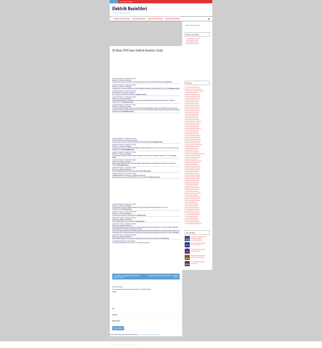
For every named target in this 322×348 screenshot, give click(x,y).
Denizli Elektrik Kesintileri (192, 126)
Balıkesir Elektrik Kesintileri (193, 105)
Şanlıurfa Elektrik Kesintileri (193, 200)
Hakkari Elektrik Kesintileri (193, 146)
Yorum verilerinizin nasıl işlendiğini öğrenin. (149, 334)
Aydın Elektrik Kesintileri (192, 103)
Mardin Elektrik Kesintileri (192, 180)
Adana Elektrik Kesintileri (192, 87)
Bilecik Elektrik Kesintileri (192, 112)
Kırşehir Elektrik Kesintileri (193, 169)
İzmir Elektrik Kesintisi (139, 19)
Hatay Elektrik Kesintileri (192, 148)
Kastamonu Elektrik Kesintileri (194, 161)
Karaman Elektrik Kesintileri (193, 157)
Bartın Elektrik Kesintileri (192, 107)
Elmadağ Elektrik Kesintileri (198, 249)
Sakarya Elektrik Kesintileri (193, 196)
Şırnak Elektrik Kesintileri (192, 207)
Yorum (114, 291)
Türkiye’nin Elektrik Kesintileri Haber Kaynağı (131, 2)
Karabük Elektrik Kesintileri (193, 155)
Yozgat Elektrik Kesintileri (193, 222)
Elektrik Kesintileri (129, 8)
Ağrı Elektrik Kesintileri (192, 92)
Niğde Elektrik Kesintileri (192, 189)
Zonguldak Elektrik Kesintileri (193, 223)
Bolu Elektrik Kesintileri (192, 117)
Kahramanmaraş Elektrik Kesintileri (195, 153)
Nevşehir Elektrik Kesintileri (193, 187)
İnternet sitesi (116, 321)
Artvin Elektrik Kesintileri (192, 101)
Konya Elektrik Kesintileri (192, 173)
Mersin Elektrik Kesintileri (192, 182)
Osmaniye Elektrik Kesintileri (193, 193)
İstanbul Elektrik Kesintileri (122, 19)
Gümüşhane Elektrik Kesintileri (194, 144)
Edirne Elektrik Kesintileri (192, 132)
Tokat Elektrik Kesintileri (192, 211)
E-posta (114, 314)
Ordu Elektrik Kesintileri (192, 191)
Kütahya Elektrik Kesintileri (193, 175)
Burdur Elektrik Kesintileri (192, 119)
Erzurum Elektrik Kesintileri (193, 137)
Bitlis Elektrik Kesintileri (192, 116)
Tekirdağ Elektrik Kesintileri (193, 209)
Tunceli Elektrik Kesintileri (192, 214)
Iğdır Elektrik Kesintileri (192, 150)
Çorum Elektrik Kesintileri (192, 125)
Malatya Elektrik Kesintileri (193, 177)
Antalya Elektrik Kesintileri (193, 98)
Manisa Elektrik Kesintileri (193, 178)
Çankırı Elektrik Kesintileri (192, 123)
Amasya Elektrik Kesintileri (193, 96)
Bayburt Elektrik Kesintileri (193, 110)
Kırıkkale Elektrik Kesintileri (193, 166)
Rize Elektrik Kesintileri (192, 195)
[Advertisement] (146, 33)
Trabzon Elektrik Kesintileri (193, 213)
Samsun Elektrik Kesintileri (193, 198)
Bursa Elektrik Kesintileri (155, 19)
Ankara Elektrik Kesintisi (172, 19)
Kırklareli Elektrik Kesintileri (193, 168)
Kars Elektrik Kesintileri (192, 159)
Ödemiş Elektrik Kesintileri (198, 262)
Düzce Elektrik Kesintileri (192, 130)
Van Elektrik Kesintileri (192, 218)
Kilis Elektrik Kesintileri (192, 164)
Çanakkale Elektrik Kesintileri (193, 121)
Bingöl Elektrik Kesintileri (192, 114)
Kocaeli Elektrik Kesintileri (192, 171)
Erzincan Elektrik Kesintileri (193, 135)
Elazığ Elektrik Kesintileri (192, 134)
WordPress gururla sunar (117, 344)
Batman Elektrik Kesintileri (193, 108)
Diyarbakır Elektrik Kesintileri (193, 128)
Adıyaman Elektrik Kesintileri (193, 89)
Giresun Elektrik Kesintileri (193, 143)
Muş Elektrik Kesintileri (192, 186)
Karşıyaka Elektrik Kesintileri (198, 243)
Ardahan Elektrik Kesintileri (193, 100)
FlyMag (130, 344)
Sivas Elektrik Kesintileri (192, 205)
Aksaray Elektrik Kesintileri (193, 94)
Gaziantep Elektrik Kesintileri (193, 141)
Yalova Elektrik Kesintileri (192, 220)
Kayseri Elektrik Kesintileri (193, 162)
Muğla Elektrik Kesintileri (192, 184)
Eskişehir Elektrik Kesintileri (193, 139)
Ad (113, 308)
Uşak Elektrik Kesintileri (192, 216)
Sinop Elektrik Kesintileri (192, 204)
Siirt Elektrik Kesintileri (192, 202)
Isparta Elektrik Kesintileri (192, 152)
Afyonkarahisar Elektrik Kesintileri (195, 91)
